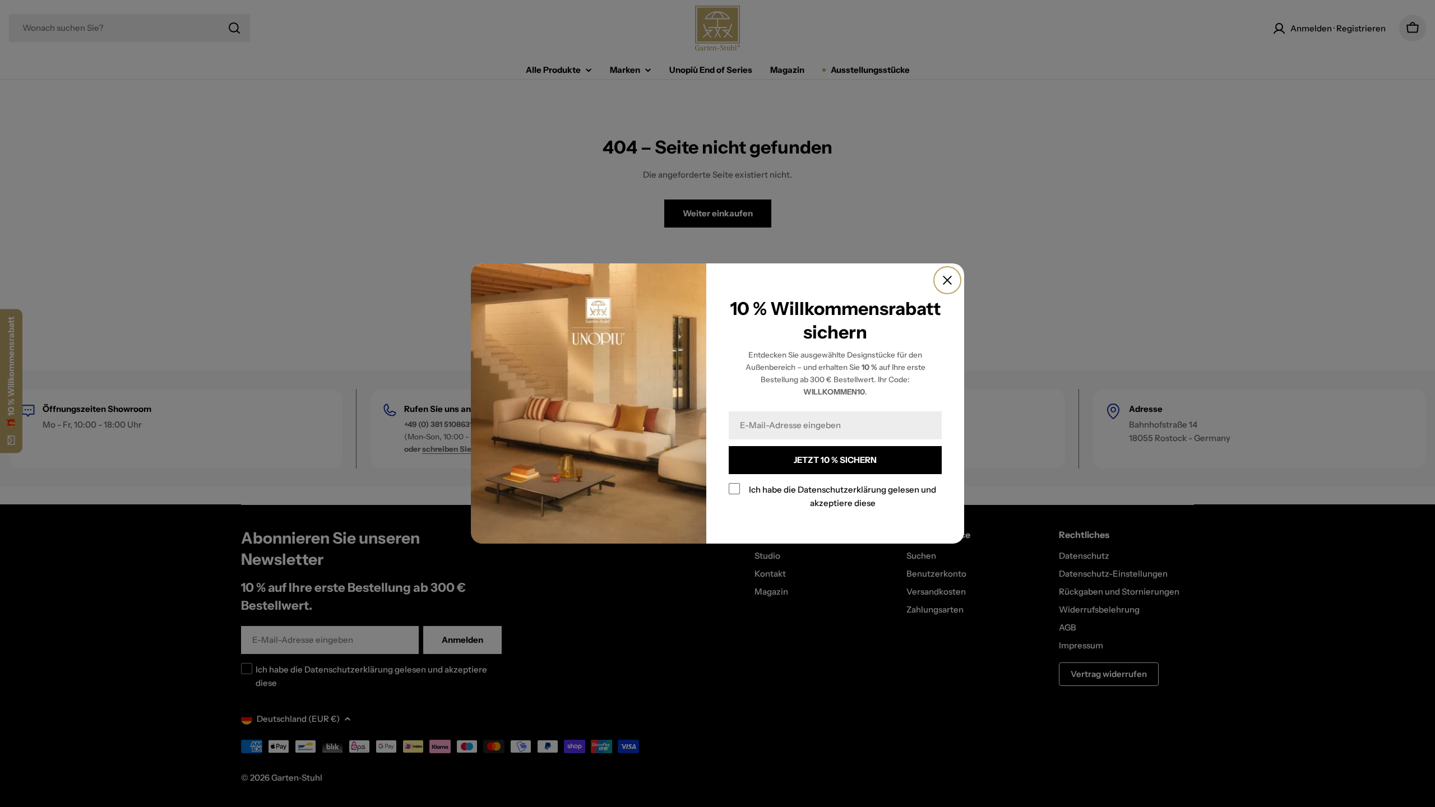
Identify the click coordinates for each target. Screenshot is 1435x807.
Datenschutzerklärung (842, 489)
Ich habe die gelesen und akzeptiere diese (842, 496)
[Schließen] (947, 280)
